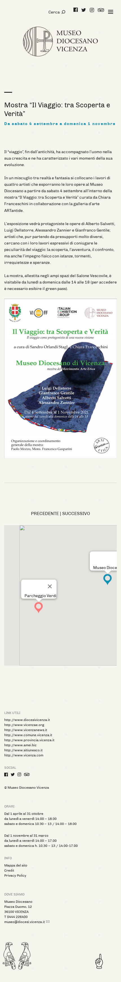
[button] (38, 608)
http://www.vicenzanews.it (25, 730)
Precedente (45, 513)
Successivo (76, 513)
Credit (9, 870)
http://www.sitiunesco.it (23, 750)
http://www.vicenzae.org (24, 725)
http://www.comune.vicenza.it (28, 735)
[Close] (50, 586)
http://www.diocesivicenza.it (27, 720)
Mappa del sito (15, 865)
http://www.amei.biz (20, 745)
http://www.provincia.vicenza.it (29, 740)
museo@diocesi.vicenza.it (24, 922)
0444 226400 (17, 917)
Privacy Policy (15, 875)
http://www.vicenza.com (23, 755)
